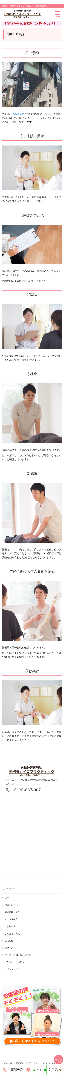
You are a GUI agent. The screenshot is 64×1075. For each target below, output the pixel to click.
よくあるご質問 (12, 933)
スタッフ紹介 (11, 919)
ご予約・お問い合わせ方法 (18, 955)
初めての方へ (11, 905)
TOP (7, 898)
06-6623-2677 (19, 114)
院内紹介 (9, 941)
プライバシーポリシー (15, 962)
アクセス (9, 948)
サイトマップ (11, 969)
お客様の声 (10, 926)
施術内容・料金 (12, 912)
